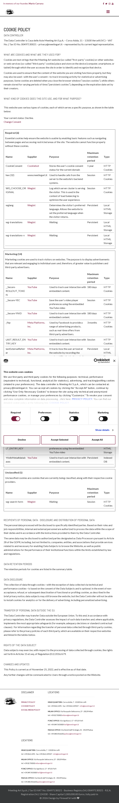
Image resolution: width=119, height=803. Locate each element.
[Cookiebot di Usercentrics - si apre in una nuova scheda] (96, 360)
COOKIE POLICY (59, 403)
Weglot (31, 188)
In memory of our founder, (23, 3)
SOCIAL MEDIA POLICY (30, 710)
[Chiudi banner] (114, 361)
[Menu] (108, 11)
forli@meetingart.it (71, 724)
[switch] (44, 418)
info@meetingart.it (87, 706)
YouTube (32, 287)
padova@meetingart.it (72, 734)
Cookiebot (33, 165)
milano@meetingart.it (70, 715)
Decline (22, 440)
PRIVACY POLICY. (82, 399)
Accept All (97, 440)
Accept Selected (59, 440)
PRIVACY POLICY (28, 702)
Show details (102, 430)
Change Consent (12, 121)
